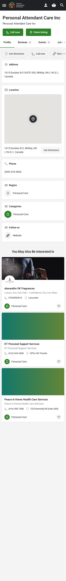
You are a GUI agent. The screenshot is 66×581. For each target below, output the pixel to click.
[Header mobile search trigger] (62, 5)
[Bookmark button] (59, 306)
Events (44, 42)
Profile (7, 42)
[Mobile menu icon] (4, 5)
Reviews (24, 42)
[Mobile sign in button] (45, 5)
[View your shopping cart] (54, 5)
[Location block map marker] (33, 118)
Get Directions (51, 150)
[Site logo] (17, 5)
